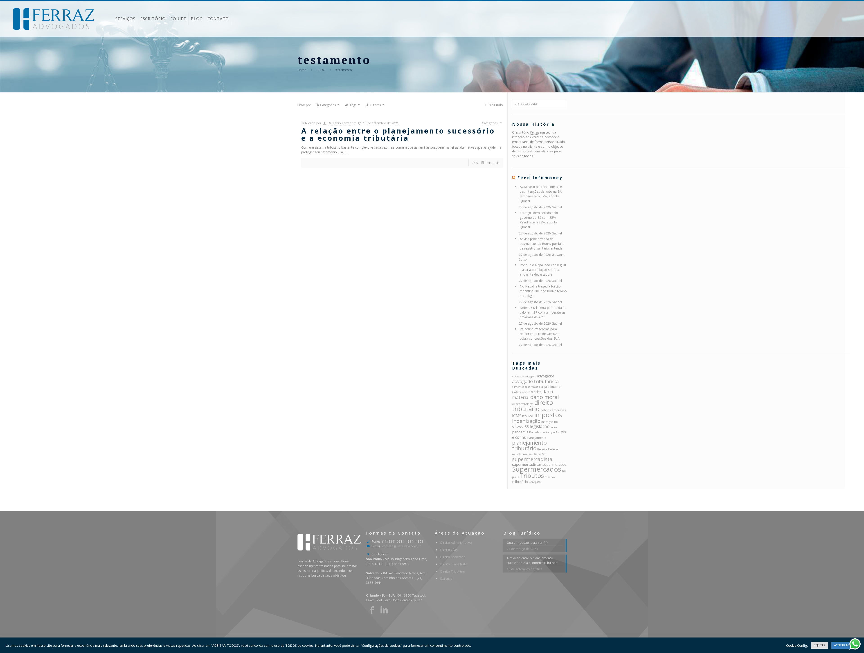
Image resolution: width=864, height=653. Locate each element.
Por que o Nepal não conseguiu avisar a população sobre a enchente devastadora (543, 269)
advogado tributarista (535, 381)
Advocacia (518, 376)
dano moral (544, 397)
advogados (546, 376)
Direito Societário (453, 557)
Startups (446, 578)
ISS (526, 426)
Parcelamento (539, 432)
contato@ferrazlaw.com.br (401, 546)
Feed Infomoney (540, 177)
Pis (558, 432)
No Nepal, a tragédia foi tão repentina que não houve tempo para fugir (543, 291)
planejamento (536, 438)
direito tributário (532, 405)
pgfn (552, 432)
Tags (353, 105)
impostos (548, 414)
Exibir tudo (495, 105)
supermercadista (532, 459)
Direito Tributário (452, 571)
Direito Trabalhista (453, 564)
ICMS (516, 415)
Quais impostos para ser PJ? (527, 542)
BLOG (320, 70)
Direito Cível (449, 550)
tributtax (550, 477)
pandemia (520, 432)
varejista (535, 482)
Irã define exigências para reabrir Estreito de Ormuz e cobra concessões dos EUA (540, 334)
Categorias (328, 105)
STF (544, 454)
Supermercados (536, 469)
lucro (554, 427)
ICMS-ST (527, 416)
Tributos (532, 475)
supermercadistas (527, 464)
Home (301, 70)
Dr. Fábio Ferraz (339, 123)
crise (538, 391)
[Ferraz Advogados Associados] (53, 19)
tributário (520, 481)
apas (527, 386)
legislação (540, 426)
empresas (559, 410)
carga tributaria (549, 387)
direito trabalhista (522, 404)
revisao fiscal (532, 454)
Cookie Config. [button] (797, 645)
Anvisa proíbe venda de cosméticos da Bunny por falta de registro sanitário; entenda (542, 243)
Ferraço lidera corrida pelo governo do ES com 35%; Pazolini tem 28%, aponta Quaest (539, 220)
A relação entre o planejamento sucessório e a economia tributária (398, 134)
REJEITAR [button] (819, 645)
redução (517, 454)
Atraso (534, 386)
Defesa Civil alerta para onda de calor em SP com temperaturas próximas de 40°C (543, 312)
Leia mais (493, 162)
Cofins (516, 392)
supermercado (554, 464)
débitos (545, 410)
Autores (375, 105)
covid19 (527, 392)
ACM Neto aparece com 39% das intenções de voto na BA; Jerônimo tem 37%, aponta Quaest (541, 194)
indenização (526, 420)
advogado (530, 376)
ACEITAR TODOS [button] (845, 645)
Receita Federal (547, 449)
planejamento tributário (529, 445)
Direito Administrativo (456, 542)
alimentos (518, 386)
